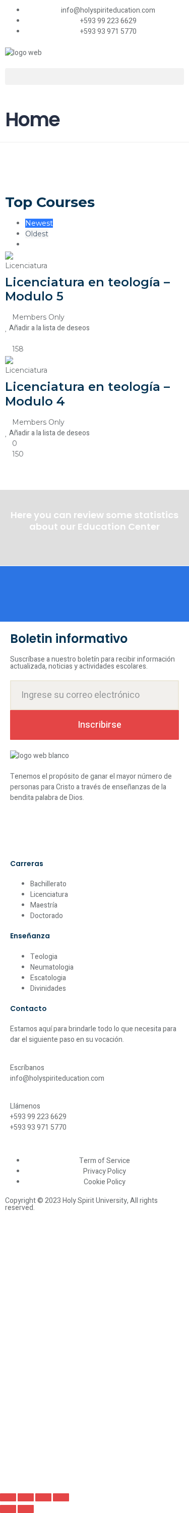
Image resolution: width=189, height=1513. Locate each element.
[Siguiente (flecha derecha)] (26, 1509)
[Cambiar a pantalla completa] (26, 1497)
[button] (94, 76)
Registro (54, 1474)
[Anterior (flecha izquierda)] (8, 1509)
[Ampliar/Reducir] (8, 1497)
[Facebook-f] (22, 833)
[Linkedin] (76, 833)
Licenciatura (26, 265)
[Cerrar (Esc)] (61, 1497)
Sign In (78, 1474)
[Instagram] (49, 833)
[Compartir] (43, 1497)
